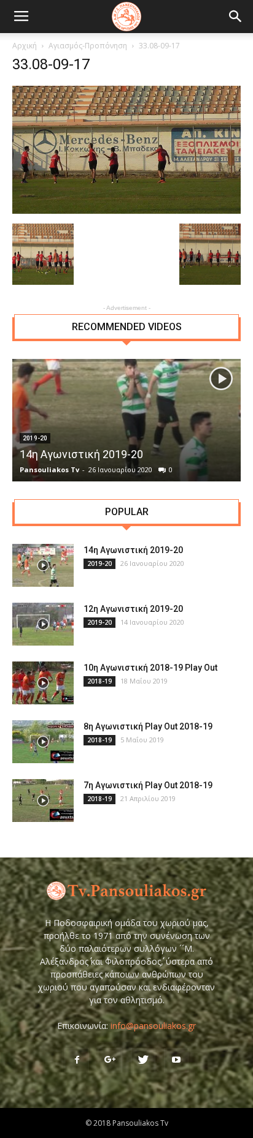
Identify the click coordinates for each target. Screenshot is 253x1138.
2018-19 (99, 681)
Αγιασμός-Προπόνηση (88, 45)
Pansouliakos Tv (49, 469)
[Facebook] (76, 1060)
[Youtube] (176, 1060)
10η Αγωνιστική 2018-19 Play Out (150, 668)
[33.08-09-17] (126, 211)
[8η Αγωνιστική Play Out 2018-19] (43, 741)
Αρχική (24, 45)
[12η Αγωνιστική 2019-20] (43, 624)
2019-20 (99, 563)
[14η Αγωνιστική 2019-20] (126, 420)
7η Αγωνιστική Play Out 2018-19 (148, 785)
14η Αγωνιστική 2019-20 (81, 454)
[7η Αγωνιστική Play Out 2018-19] (43, 800)
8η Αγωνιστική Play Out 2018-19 (148, 726)
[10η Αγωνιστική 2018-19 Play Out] (43, 682)
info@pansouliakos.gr (153, 1025)
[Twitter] (143, 1060)
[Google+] (110, 1060)
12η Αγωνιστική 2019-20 (133, 609)
